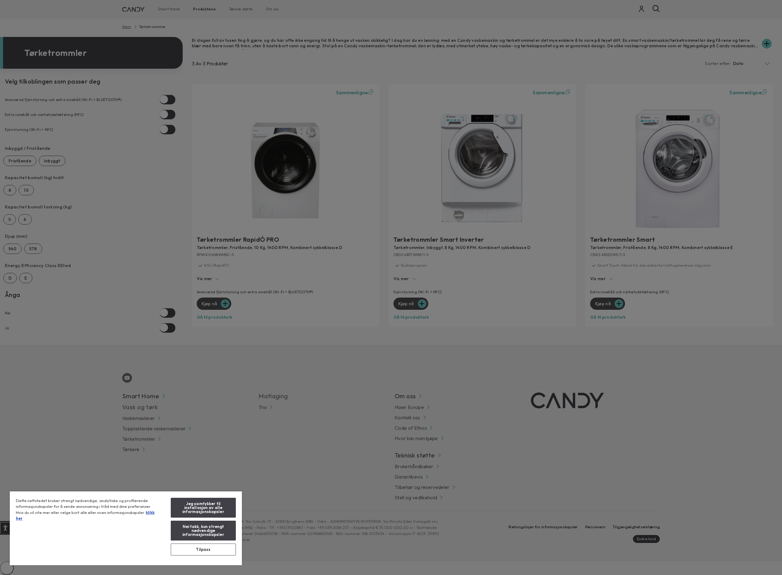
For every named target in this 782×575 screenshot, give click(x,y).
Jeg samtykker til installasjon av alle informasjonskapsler (203, 507)
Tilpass (203, 549)
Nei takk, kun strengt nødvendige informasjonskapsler (203, 530)
